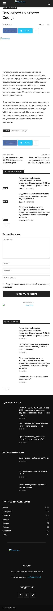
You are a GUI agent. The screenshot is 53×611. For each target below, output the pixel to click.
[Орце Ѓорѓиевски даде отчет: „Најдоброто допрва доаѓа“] (10, 441)
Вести (5, 7)
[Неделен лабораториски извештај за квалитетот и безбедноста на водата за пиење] (10, 198)
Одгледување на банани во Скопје (34, 458)
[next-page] (8, 225)
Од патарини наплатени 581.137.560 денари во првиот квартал (13, 160)
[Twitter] (32, 595)
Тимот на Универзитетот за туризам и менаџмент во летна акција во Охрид (39, 160)
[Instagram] (26, 595)
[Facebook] (20, 595)
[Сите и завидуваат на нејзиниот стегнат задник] (10, 489)
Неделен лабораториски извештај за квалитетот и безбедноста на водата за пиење (34, 196)
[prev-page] (4, 225)
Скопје (24, 131)
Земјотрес (15, 131)
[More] (36, 30)
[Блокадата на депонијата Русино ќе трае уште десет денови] (10, 427)
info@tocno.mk (34, 577)
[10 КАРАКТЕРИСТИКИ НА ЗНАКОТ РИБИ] (10, 475)
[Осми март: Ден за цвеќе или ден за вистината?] (10, 380)
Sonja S (22, 189)
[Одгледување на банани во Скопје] (10, 462)
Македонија (12, 7)
